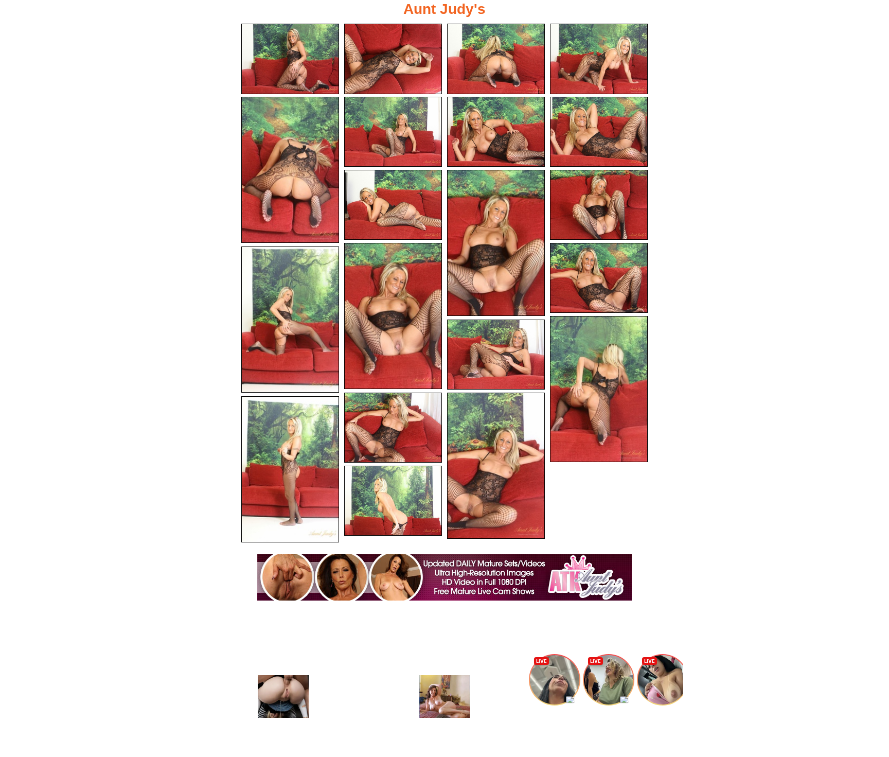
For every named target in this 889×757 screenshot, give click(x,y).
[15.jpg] (599, 389)
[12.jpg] (393, 316)
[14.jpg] (290, 320)
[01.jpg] (290, 59)
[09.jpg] (393, 205)
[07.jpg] (496, 132)
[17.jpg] (393, 428)
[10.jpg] (496, 243)
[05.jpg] (290, 170)
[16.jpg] (496, 355)
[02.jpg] (393, 59)
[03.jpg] (496, 59)
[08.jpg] (599, 132)
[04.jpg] (599, 59)
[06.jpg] (393, 132)
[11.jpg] (599, 205)
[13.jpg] (599, 278)
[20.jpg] (393, 501)
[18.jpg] (496, 466)
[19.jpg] (290, 469)
